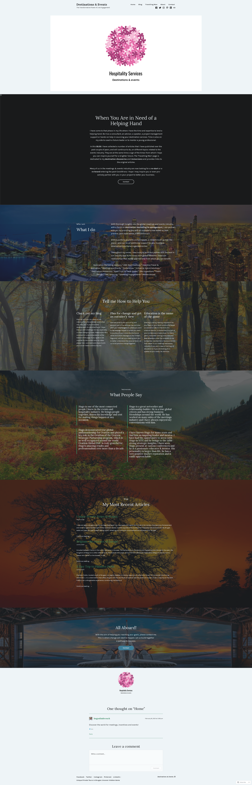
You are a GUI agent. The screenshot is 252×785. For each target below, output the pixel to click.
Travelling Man (151, 4)
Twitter (89, 777)
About (162, 4)
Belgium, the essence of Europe (97, 541)
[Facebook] (156, 7)
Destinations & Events (91, 4)
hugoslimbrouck (102, 718)
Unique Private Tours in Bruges (97, 516)
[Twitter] (160, 7)
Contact (171, 4)
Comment (156, 768)
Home (133, 4)
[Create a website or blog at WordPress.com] (175, 777)
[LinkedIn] (171, 7)
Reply (91, 734)
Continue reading (83, 536)
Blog (140, 4)
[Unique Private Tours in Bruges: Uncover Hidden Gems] (174, 7)
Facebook (80, 777)
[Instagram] (163, 7)
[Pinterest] (167, 7)
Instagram (98, 777)
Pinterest (107, 777)
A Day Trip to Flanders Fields (95, 566)
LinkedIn (116, 777)
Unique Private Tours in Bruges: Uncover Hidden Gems (98, 780)
